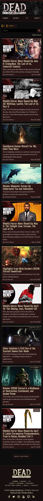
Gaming (11, 26)
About (26, 485)
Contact (34, 485)
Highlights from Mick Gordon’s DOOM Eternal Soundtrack (21, 269)
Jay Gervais (9, 279)
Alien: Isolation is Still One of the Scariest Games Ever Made (19, 349)
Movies (23, 481)
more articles (21, 456)
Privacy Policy (27, 492)
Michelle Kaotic (10, 197)
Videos (12, 483)
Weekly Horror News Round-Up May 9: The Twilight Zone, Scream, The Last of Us (20, 226)
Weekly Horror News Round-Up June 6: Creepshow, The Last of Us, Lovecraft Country (20, 63)
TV (30, 481)
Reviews (35, 165)
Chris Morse (9, 74)
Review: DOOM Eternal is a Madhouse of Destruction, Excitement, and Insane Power (21, 391)
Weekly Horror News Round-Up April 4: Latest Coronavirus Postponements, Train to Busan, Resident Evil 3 (21, 433)
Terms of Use (15, 492)
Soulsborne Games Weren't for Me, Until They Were (19, 147)
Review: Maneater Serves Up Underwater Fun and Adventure (18, 187)
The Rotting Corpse (13, 485)
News (36, 40)
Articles (34, 125)
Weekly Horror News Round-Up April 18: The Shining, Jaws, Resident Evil (20, 307)
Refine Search (36, 35)
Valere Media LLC (17, 490)
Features (30, 483)
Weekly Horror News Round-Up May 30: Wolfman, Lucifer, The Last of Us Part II (20, 103)
